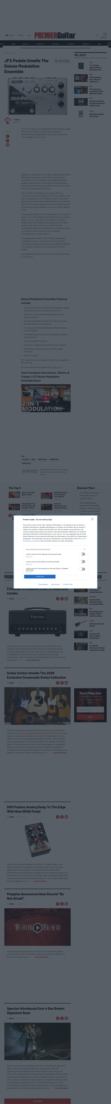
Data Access (55, 584)
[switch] (82, 554)
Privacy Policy (68, 584)
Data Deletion (43, 584)
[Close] (93, 520)
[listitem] (55, 549)
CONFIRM (40, 576)
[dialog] (55, 552)
